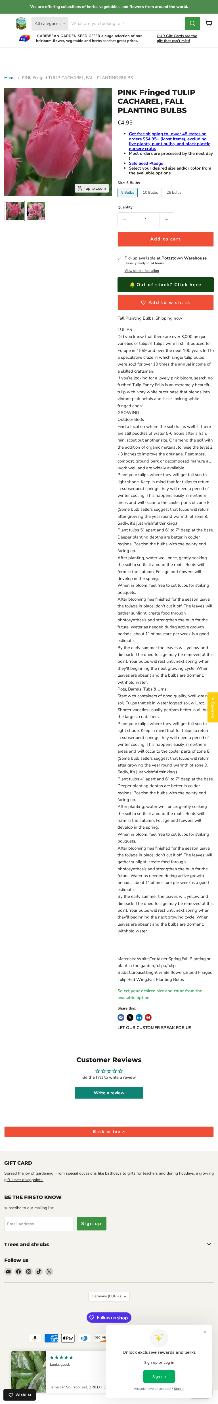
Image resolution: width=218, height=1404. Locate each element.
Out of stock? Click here (169, 285)
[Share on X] (130, 1017)
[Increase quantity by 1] (167, 219)
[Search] (192, 23)
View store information (142, 271)
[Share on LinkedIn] (139, 1017)
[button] (14, 211)
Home (10, 77)
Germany (106, 1296)
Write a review (109, 1093)
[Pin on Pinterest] (148, 1017)
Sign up (91, 1224)
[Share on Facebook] (121, 1017)
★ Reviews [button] (213, 707)
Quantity (125, 207)
